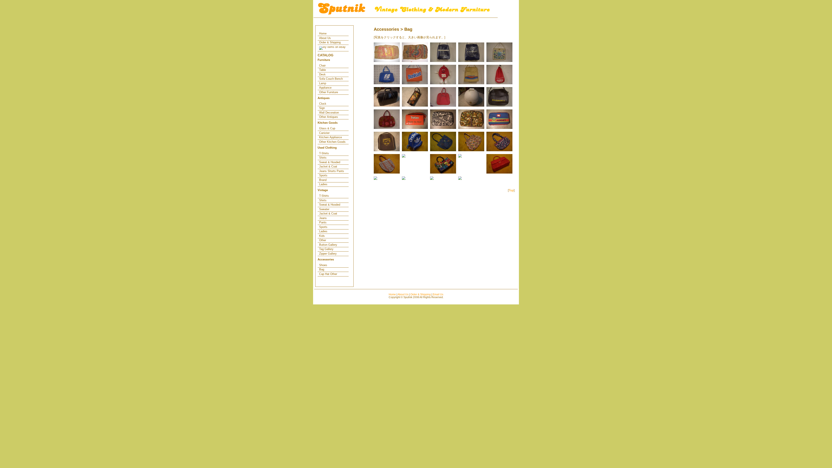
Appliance (325, 87)
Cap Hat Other (328, 274)
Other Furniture (328, 92)
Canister (324, 133)
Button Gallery (328, 244)
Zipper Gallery (328, 253)
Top (511, 190)
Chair (322, 65)
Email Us (438, 294)
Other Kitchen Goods (332, 141)
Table (322, 70)
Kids (322, 235)
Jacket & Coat (328, 166)
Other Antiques (328, 117)
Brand (323, 180)
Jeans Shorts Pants (331, 171)
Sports (323, 175)
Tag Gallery (326, 249)
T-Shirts (324, 153)
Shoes (323, 265)
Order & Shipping (330, 42)
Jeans (323, 218)
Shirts (323, 157)
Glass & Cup (327, 128)
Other (322, 240)
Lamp (322, 83)
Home (323, 33)
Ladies (323, 184)
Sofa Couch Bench (331, 78)
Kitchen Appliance (330, 137)
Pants (323, 222)
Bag (321, 269)
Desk (322, 74)
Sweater (324, 209)
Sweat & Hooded (329, 162)
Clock (322, 103)
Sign (322, 108)
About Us (325, 38)
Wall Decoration (329, 112)
